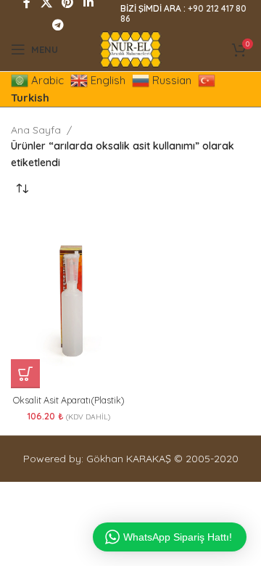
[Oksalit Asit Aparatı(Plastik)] (69, 301)
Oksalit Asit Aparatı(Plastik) (69, 400)
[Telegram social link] (58, 25)
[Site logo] (130, 48)
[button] (25, 373)
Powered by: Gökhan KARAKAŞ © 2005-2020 (131, 458)
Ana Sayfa (36, 129)
